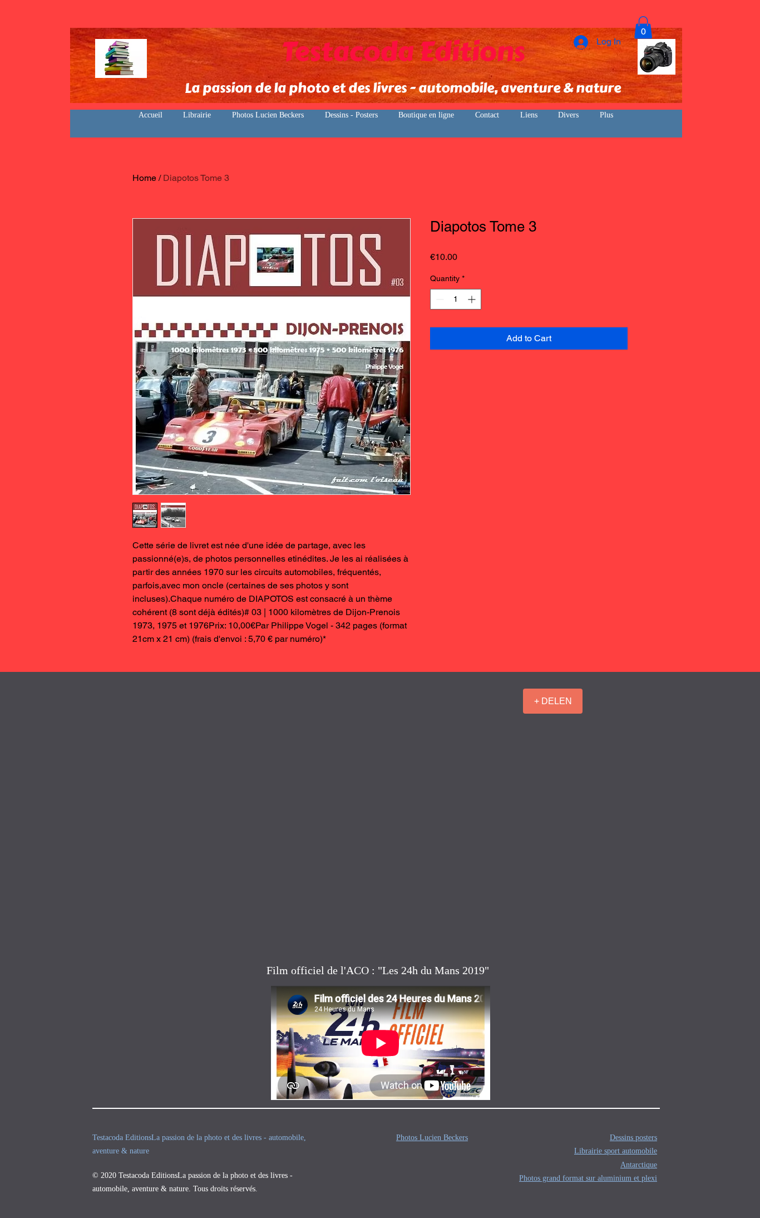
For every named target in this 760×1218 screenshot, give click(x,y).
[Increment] (473, 299)
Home (144, 178)
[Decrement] (439, 299)
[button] (643, 27)
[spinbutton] (456, 299)
